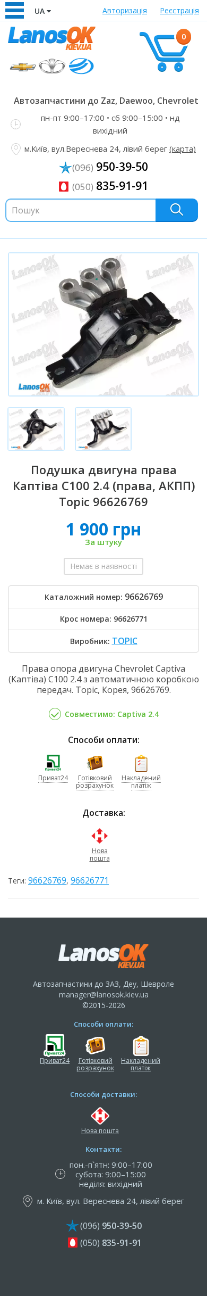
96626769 (47, 880)
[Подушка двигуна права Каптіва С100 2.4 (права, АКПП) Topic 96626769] (103, 324)
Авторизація (124, 10)
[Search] (177, 210)
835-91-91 (110, 185)
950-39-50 (110, 166)
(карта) (182, 148)
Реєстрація (179, 10)
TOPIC (124, 641)
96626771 (90, 880)
